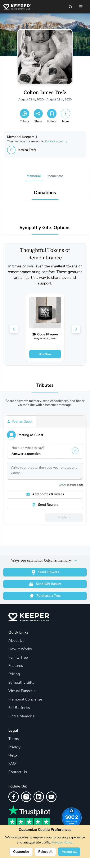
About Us (16, 640)
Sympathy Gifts (21, 682)
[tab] (20, 421)
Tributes (45, 385)
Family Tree (18, 657)
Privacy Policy (62, 842)
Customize (21, 851)
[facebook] (13, 796)
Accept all (69, 851)
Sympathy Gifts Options (45, 228)
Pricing (14, 674)
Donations (45, 193)
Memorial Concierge (25, 699)
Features (15, 665)
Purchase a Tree (48, 595)
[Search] (70, 7)
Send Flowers (48, 572)
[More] (65, 113)
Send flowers (48, 504)
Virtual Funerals (21, 691)
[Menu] (81, 7)
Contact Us (17, 772)
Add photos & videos (48, 494)
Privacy (14, 747)
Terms (13, 738)
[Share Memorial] (38, 113)
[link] (45, 327)
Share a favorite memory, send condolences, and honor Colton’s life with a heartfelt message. (45, 403)
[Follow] (52, 113)
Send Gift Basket (48, 584)
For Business (19, 707)
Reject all (45, 851)
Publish (63, 517)
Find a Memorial (22, 716)
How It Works (20, 649)
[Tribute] (24, 113)
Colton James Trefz (45, 92)
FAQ (12, 763)
